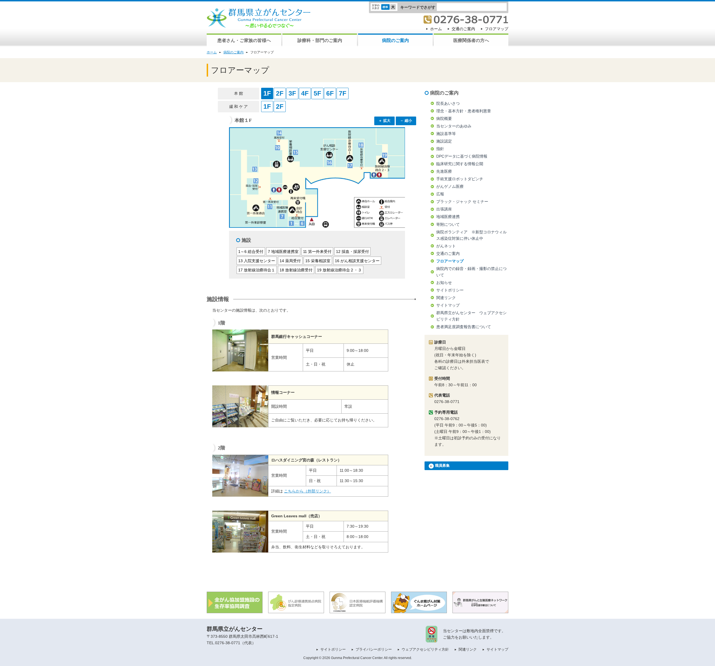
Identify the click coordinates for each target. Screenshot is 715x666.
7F (342, 93)
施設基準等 (446, 133)
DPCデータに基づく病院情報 (461, 156)
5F (317, 93)
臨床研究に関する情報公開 (459, 164)
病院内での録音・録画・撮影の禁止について (471, 271)
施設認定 (444, 141)
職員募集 (442, 465)
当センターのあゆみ (453, 126)
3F (292, 93)
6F (330, 93)
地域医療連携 (448, 216)
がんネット (446, 246)
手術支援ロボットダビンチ (459, 179)
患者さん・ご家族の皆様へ (244, 40)
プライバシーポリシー (374, 649)
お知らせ (444, 282)
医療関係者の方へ (471, 40)
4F (305, 93)
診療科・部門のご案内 (319, 40)
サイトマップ (448, 305)
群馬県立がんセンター (235, 629)
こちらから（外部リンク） (307, 491)
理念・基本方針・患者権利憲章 (463, 111)
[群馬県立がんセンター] (259, 24)
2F (279, 93)
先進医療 (444, 171)
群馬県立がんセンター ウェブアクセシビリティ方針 (471, 316)
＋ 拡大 (384, 120)
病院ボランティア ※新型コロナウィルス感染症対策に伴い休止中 (471, 235)
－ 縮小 (406, 120)
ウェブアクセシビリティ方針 (425, 649)
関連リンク (446, 297)
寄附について (448, 224)
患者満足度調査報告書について (463, 326)
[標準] (385, 8)
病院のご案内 (395, 40)
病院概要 (444, 118)
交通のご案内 (463, 29)
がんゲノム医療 (450, 186)
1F (267, 93)
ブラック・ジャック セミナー (462, 201)
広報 (440, 194)
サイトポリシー (450, 290)
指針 (440, 148)
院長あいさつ (448, 103)
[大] (393, 8)
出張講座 (444, 209)
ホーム (436, 29)
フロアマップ (496, 29)
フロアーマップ (450, 261)
